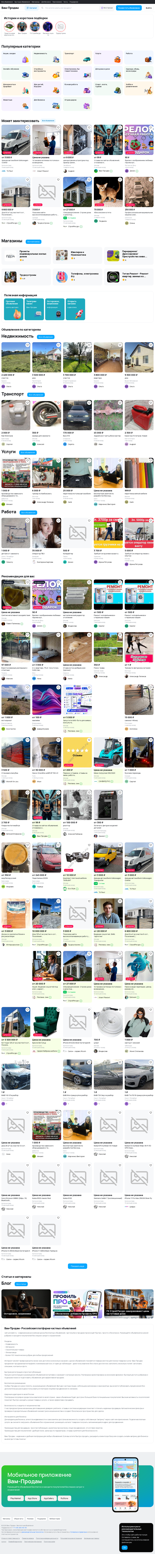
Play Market (16, 1498)
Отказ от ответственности (10, 1538)
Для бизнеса (46, 2)
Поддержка (74, 2)
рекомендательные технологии (33, 1532)
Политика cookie (49, 1542)
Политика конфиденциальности (47, 1538)
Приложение (57, 2)
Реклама (30, 1519)
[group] (13, 309)
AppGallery (49, 1498)
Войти (149, 8)
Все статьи (21, 1284)
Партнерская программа (33, 1542)
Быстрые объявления (22, 2)
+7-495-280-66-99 (20, 1528)
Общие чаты (18, 1519)
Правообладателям (15, 1542)
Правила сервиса (28, 1538)
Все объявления (7, 2)
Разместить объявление (129, 8)
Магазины (35, 2)
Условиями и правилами (78, 1532)
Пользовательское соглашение (71, 1538)
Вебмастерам (55, 1519)
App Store (32, 1498)
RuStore (64, 1498)
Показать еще (77, 1266)
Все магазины (33, 241)
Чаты (66, 2)
